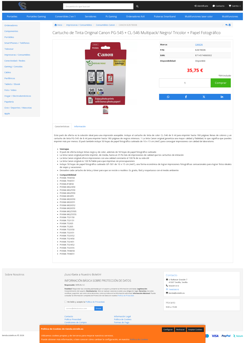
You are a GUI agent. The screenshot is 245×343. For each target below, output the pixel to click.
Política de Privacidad (126, 295)
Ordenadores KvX (135, 16)
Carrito (235, 5)
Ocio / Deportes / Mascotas (18, 107)
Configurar (168, 329)
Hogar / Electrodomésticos (17, 95)
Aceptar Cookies (195, 329)
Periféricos (9, 78)
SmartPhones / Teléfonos (16, 42)
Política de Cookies (139, 339)
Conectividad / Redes (14, 60)
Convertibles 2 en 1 (65, 16)
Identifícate (202, 5)
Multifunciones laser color (199, 16)
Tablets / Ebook (12, 84)
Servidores (90, 16)
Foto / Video (10, 90)
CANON (199, 44)
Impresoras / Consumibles (17, 54)
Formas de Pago (121, 322)
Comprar (220, 83)
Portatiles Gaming (36, 16)
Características (62, 126)
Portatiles (12, 16)
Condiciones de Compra (75, 322)
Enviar (98, 308)
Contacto (219, 5)
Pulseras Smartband (165, 16)
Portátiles (9, 37)
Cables (7, 72)
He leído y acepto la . (86, 302)
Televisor (9, 48)
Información (80, 126)
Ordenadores (11, 25)
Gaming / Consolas (13, 66)
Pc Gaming (111, 16)
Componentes (11, 31)
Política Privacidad (73, 319)
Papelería (9, 101)
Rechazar (180, 329)
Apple (7, 113)
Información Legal (122, 316)
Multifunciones (230, 16)
